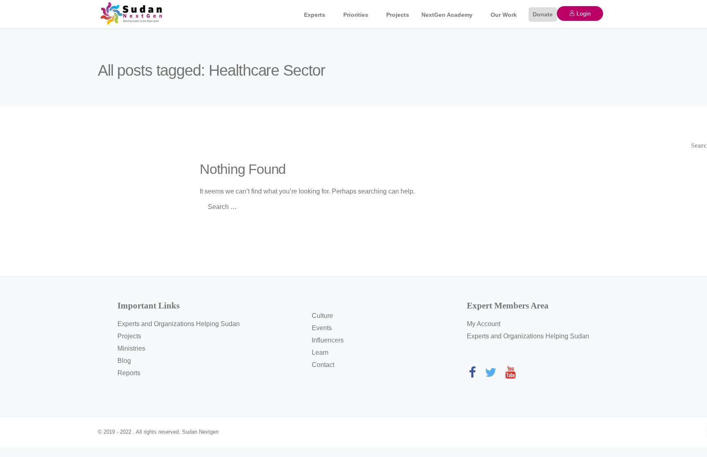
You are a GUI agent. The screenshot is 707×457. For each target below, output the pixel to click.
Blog (124, 360)
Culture (322, 315)
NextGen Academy (447, 14)
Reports (128, 372)
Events (322, 327)
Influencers (328, 340)
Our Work (504, 14)
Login (583, 13)
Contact (323, 364)
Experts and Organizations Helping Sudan (178, 323)
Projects (397, 14)
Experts (314, 14)
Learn (320, 352)
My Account (483, 323)
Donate (543, 14)
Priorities (355, 14)
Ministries (131, 348)
